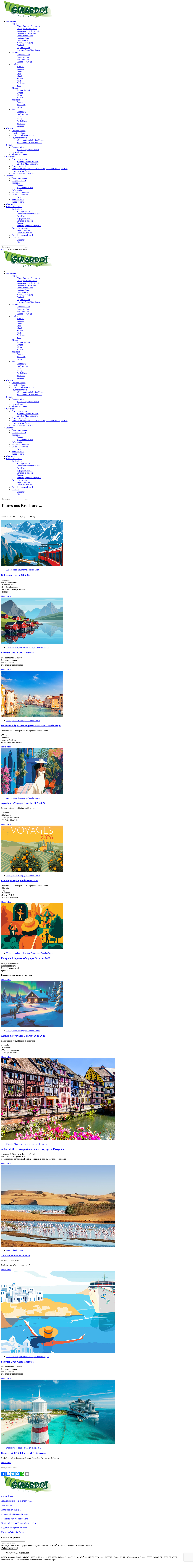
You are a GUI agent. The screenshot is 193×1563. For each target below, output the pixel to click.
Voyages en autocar (25, 221)
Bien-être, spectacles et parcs (29, 225)
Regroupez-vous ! (24, 230)
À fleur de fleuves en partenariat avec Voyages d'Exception (32, 1149)
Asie (13, 109)
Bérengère (21, 240)
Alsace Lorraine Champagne (29, 26)
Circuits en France (19, 133)
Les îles (15, 64)
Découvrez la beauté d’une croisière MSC (23, 1448)
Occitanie (21, 45)
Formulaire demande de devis (24, 235)
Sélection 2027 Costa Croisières (17, 652)
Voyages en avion (24, 218)
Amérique (16, 100)
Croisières (10, 157)
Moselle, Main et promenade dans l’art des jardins (26, 1144)
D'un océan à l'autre (14, 1250)
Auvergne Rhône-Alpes (27, 28)
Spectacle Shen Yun (25, 187)
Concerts (20, 185)
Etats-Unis (21, 104)
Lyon (19, 197)
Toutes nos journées (20, 178)
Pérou (19, 107)
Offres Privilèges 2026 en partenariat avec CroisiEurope (31, 725)
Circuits (9, 128)
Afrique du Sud (23, 90)
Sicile (19, 85)
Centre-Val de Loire (25, 36)
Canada (20, 102)
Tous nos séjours (18, 147)
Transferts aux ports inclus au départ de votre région (27, 647)
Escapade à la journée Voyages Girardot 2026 (25, 958)
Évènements (17, 190)
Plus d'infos (6, 596)
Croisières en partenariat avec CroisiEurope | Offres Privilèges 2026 (39, 168)
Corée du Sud (22, 114)
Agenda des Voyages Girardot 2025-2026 (23, 1035)
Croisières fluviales (19, 166)
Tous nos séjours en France (28, 149)
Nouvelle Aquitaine (25, 43)
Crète (19, 74)
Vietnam (20, 126)
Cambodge (21, 112)
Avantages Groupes (20, 228)
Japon (19, 119)
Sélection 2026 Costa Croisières (17, 1361)
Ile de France (22, 40)
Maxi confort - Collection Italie (29, 142)
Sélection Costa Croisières (27, 161)
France (14, 24)
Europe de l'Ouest (24, 62)
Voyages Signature (19, 138)
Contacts (15, 237)
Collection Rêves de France (23, 135)
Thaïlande (21, 123)
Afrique (15, 88)
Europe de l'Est (23, 59)
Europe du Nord (23, 55)
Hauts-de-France (24, 38)
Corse (19, 71)
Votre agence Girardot (10, 1545)
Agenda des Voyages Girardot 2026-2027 (23, 803)
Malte (19, 81)
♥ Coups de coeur (24, 211)
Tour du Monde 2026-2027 (23, 173)
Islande (20, 76)
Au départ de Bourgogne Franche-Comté (23, 570)
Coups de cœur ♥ (19, 180)
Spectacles (16, 183)
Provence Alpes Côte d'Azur (28, 50)
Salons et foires (18, 202)
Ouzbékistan (22, 121)
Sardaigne (21, 83)
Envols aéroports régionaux (28, 214)
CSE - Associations (14, 206)
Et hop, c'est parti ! (9, 1548)
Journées (10, 176)
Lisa (18, 242)
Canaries (20, 69)
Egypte (20, 93)
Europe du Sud (23, 57)
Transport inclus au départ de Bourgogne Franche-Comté (29, 953)
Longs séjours (17, 152)
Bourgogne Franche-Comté (28, 31)
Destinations (11, 21)
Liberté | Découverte (20, 195)
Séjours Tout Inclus (20, 154)
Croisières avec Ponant (21, 171)
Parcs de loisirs (18, 199)
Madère (20, 78)
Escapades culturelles (20, 192)
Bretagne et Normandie (26, 33)
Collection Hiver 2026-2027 (15, 575)
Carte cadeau (11, 204)
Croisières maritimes (20, 159)
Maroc (19, 95)
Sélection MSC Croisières (27, 164)
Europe (15, 52)
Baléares (20, 66)
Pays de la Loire (23, 47)
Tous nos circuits (18, 131)
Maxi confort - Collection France (30, 140)
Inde (18, 116)
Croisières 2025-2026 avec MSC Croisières (23, 1453)
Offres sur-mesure (24, 233)
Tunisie (20, 97)
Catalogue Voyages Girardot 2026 (19, 880)
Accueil (4, 249)
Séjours (9, 145)
